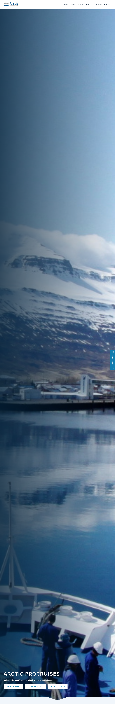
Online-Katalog (57, 687)
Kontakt (107, 4)
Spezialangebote (35, 687)
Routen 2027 (13, 687)
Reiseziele (98, 4)
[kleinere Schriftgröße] (113, 368)
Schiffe (73, 4)
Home (66, 4)
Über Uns (89, 4)
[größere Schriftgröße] (113, 352)
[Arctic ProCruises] (11, 4)
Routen (80, 4)
